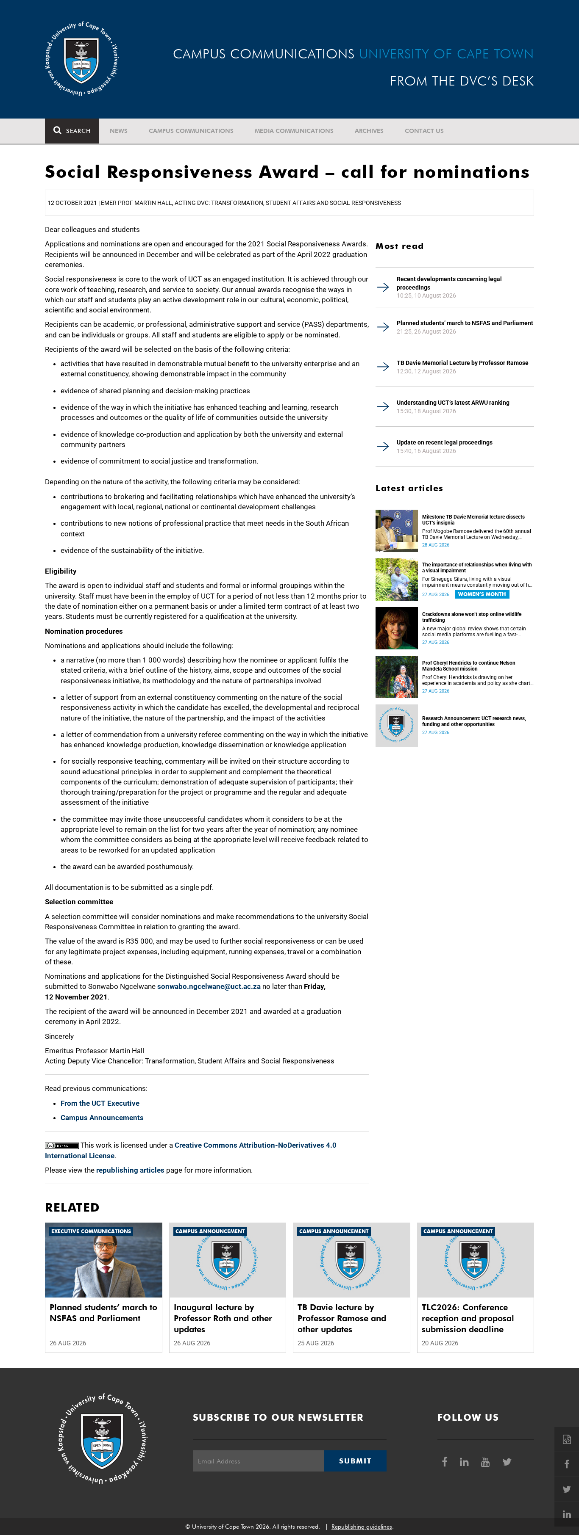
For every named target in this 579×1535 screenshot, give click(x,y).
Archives (369, 130)
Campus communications (191, 130)
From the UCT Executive (100, 1103)
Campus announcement (210, 1231)
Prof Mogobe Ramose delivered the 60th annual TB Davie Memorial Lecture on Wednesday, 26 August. (476, 534)
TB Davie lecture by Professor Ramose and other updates (342, 1318)
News (119, 130)
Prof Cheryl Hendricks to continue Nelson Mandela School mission (468, 666)
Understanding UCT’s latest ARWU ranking (453, 402)
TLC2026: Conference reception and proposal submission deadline (468, 1318)
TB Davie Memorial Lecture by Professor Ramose (463, 362)
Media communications (294, 130)
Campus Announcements (102, 1117)
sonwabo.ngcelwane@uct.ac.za (209, 986)
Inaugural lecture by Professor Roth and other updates (223, 1318)
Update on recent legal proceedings (445, 442)
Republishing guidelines (361, 1526)
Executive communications (91, 1231)
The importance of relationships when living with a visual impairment (477, 568)
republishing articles (130, 1170)
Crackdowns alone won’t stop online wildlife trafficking (471, 617)
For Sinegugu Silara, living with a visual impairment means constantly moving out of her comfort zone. (477, 582)
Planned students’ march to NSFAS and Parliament (465, 323)
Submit (355, 1461)
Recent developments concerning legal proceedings (449, 283)
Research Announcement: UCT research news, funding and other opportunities (474, 721)
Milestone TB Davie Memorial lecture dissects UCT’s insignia (473, 520)
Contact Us (424, 130)
